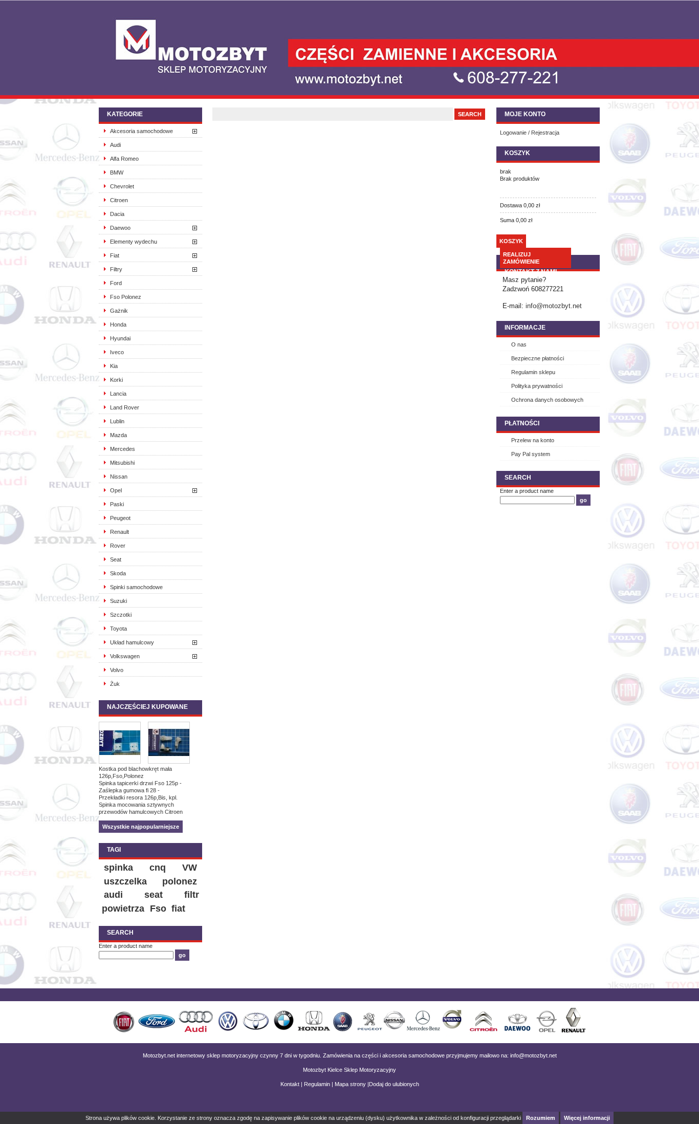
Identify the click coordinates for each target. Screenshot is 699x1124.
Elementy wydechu (133, 242)
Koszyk (517, 153)
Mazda (118, 435)
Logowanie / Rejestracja (529, 132)
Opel (116, 490)
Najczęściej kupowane (147, 706)
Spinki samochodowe (136, 587)
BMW (116, 172)
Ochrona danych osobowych (547, 400)
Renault (119, 532)
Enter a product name (125, 946)
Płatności (522, 423)
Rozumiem (540, 1118)
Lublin (117, 421)
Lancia (118, 394)
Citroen (119, 200)
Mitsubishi (122, 463)
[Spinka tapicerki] (172, 743)
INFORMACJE (525, 327)
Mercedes (122, 449)
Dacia (117, 214)
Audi (115, 145)
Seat (115, 559)
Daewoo (120, 228)
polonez (179, 881)
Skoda (118, 573)
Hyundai (120, 338)
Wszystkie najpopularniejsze (140, 827)
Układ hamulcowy (132, 642)
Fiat (114, 255)
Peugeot (120, 518)
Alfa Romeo (124, 159)
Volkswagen (125, 656)
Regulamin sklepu (533, 372)
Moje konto (525, 114)
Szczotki (121, 615)
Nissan (118, 476)
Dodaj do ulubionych (394, 1084)
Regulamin (317, 1084)
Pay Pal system (530, 454)
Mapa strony (350, 1084)
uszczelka (125, 881)
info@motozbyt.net (554, 306)
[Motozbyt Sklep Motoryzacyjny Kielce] (175, 38)
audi (113, 895)
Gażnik (119, 311)
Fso (158, 908)
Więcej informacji (587, 1118)
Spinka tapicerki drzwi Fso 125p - (140, 783)
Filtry (116, 269)
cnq (157, 867)
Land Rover (124, 407)
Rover (117, 546)
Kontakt (289, 1084)
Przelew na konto (532, 440)
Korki (116, 380)
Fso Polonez (125, 297)
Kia (114, 366)
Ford (116, 283)
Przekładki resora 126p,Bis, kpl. (138, 797)
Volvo (116, 670)
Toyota (118, 628)
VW (189, 867)
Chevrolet (122, 186)
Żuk (115, 684)
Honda (118, 324)
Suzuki (118, 601)
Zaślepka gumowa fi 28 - (129, 790)
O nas (519, 344)
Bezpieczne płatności (537, 358)
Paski (117, 504)
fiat (178, 908)
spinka (118, 867)
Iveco (117, 352)
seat (153, 895)
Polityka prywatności (536, 386)
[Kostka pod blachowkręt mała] (123, 743)
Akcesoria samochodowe (141, 131)
